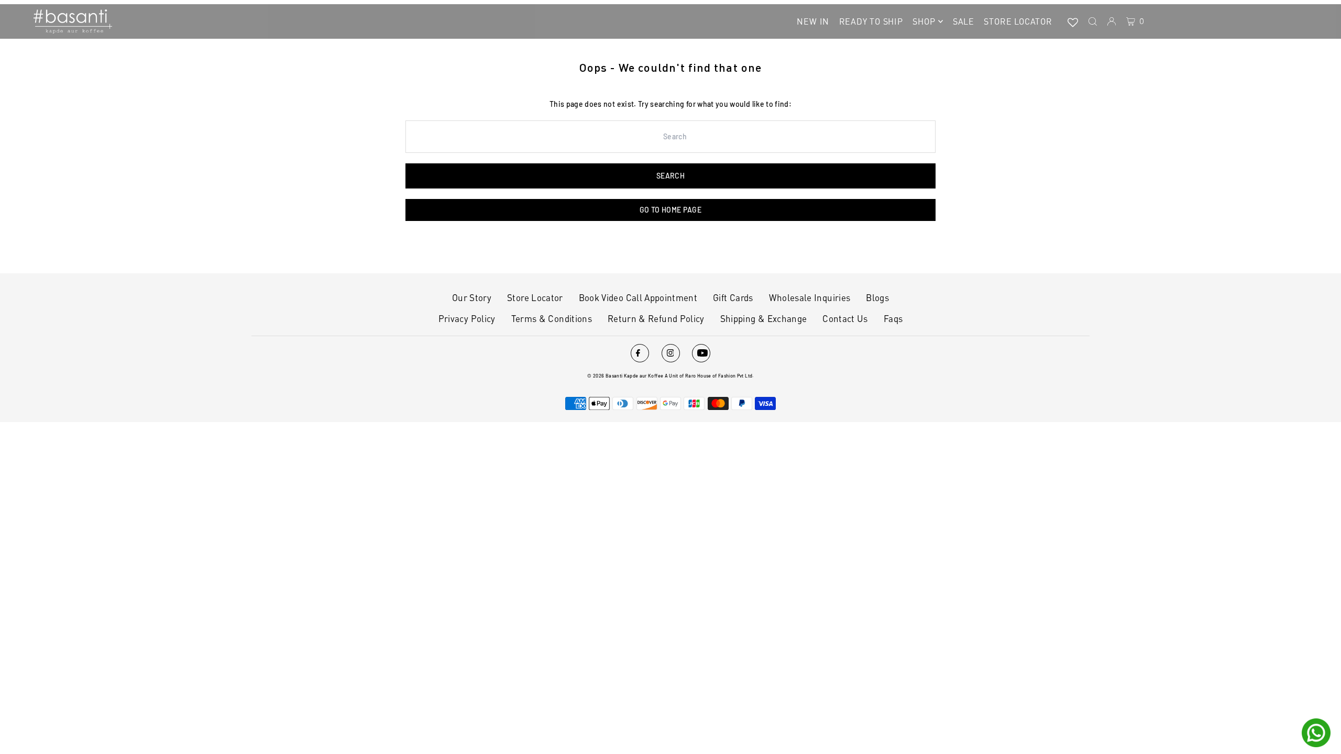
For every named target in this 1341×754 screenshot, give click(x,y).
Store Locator (535, 297)
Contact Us (845, 318)
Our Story (471, 297)
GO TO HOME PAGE (670, 209)
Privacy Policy (467, 318)
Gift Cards (733, 297)
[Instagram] (671, 353)
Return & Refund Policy (656, 318)
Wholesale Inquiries (810, 297)
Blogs (877, 297)
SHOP (924, 21)
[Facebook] (640, 353)
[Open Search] (1093, 21)
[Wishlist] (1073, 21)
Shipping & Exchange (763, 318)
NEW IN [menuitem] (813, 21)
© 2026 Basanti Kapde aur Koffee (625, 376)
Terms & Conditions (551, 318)
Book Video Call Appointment (638, 297)
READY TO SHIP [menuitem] (871, 21)
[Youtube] (701, 353)
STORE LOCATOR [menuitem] (1018, 21)
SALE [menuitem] (963, 21)
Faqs (893, 318)
